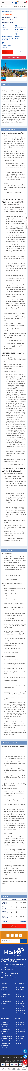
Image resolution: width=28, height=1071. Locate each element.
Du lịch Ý (4, 1027)
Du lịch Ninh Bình (20, 989)
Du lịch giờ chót (6, 994)
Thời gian (4, 27)
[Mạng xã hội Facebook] (7, 935)
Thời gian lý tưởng (6, 45)
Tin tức (4, 999)
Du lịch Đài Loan (20, 1027)
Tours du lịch (10, 6)
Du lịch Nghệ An (20, 1008)
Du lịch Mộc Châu (20, 1003)
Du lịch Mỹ (4, 1048)
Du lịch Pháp (5, 1024)
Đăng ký (23, 941)
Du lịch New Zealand (7, 1038)
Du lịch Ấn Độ (19, 1038)
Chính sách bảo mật (7, 1057)
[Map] (20, 935)
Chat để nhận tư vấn (25, 1057)
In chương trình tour (14, 57)
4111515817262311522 (25, 1051)
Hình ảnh (4, 1006)
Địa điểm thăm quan (7, 36)
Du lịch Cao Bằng (20, 996)
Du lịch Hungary (6, 1029)
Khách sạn (17, 36)
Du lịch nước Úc (6, 1041)
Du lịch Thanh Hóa (20, 1010)
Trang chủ (3, 6)
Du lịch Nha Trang (20, 1013)
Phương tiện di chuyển (20, 27)
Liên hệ (4, 1008)
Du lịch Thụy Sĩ (6, 1022)
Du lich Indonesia (20, 1041)
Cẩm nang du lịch (6, 1001)
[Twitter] (12, 935)
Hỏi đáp (4, 1003)
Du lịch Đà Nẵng (20, 1006)
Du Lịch (4, 992)
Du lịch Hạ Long (20, 987)
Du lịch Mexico (5, 1045)
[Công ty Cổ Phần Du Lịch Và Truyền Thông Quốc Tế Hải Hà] (14, 3)
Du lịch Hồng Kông (20, 1031)
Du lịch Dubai (19, 1043)
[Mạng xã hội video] (16, 935)
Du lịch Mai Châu (20, 999)
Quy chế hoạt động (17, 1057)
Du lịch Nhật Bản (20, 1036)
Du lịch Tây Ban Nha (7, 1036)
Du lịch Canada (6, 1043)
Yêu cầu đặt (20, 52)
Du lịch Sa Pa (19, 994)
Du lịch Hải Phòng (20, 992)
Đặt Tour (14, 926)
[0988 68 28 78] (25, 1062)
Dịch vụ (4, 996)
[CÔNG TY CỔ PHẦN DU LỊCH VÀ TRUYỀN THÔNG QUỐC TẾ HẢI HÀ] (14, 952)
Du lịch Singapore (20, 1022)
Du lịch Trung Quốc (20, 1029)
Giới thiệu (4, 989)
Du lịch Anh (5, 1031)
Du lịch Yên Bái (19, 1001)
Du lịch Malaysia (20, 1034)
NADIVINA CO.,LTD (19, 1061)
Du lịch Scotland (6, 1034)
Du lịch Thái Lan (20, 1024)
